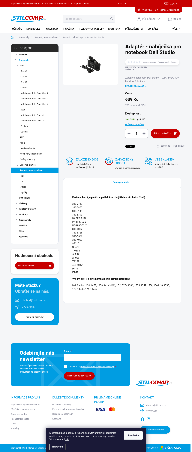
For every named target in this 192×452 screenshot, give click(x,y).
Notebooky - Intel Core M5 (33, 120)
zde (67, 439)
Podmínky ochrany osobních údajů (68, 409)
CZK (172, 3)
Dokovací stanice (28, 165)
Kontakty (15, 428)
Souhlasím (133, 435)
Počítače (23, 54)
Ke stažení (57, 419)
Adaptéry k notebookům (31, 170)
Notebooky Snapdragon (31, 154)
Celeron (24, 132)
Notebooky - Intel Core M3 (33, 115)
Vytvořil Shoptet (150, 448)
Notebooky (24, 60)
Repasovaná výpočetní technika (25, 3)
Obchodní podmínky (61, 404)
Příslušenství (25, 220)
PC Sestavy (24, 198)
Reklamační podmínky (62, 414)
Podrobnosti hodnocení (167, 62)
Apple (22, 143)
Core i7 (24, 82)
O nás (13, 423)
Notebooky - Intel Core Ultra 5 (34, 93)
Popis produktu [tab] (121, 182)
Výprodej (23, 236)
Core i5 (24, 76)
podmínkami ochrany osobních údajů (97, 366)
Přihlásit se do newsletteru (79, 376)
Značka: (130, 69)
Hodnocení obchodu (20, 419)
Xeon (23, 110)
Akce (21, 231)
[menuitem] (17, 28)
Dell (22, 176)
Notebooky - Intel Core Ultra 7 (34, 98)
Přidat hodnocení (26, 265)
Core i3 (24, 71)
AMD (22, 137)
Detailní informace (134, 86)
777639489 (28, 306)
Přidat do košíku (162, 133)
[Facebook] (142, 418)
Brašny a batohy (27, 159)
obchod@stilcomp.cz (34, 300)
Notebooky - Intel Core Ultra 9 (34, 104)
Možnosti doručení (134, 125)
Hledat (111, 19)
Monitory (23, 214)
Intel (22, 65)
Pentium (24, 126)
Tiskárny (23, 203)
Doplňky (23, 192)
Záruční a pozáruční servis (57, 3)
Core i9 (24, 87)
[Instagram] (148, 418)
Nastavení (57, 446)
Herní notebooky (27, 148)
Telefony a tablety (27, 209)
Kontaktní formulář (35, 317)
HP (22, 181)
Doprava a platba (82, 3)
